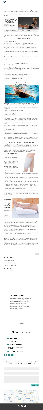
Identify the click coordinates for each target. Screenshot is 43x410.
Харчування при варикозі (9, 260)
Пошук (37, 253)
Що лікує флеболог (7, 262)
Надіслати (35, 385)
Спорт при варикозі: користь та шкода (11, 263)
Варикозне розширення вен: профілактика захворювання (14, 258)
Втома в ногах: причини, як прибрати (11, 265)
